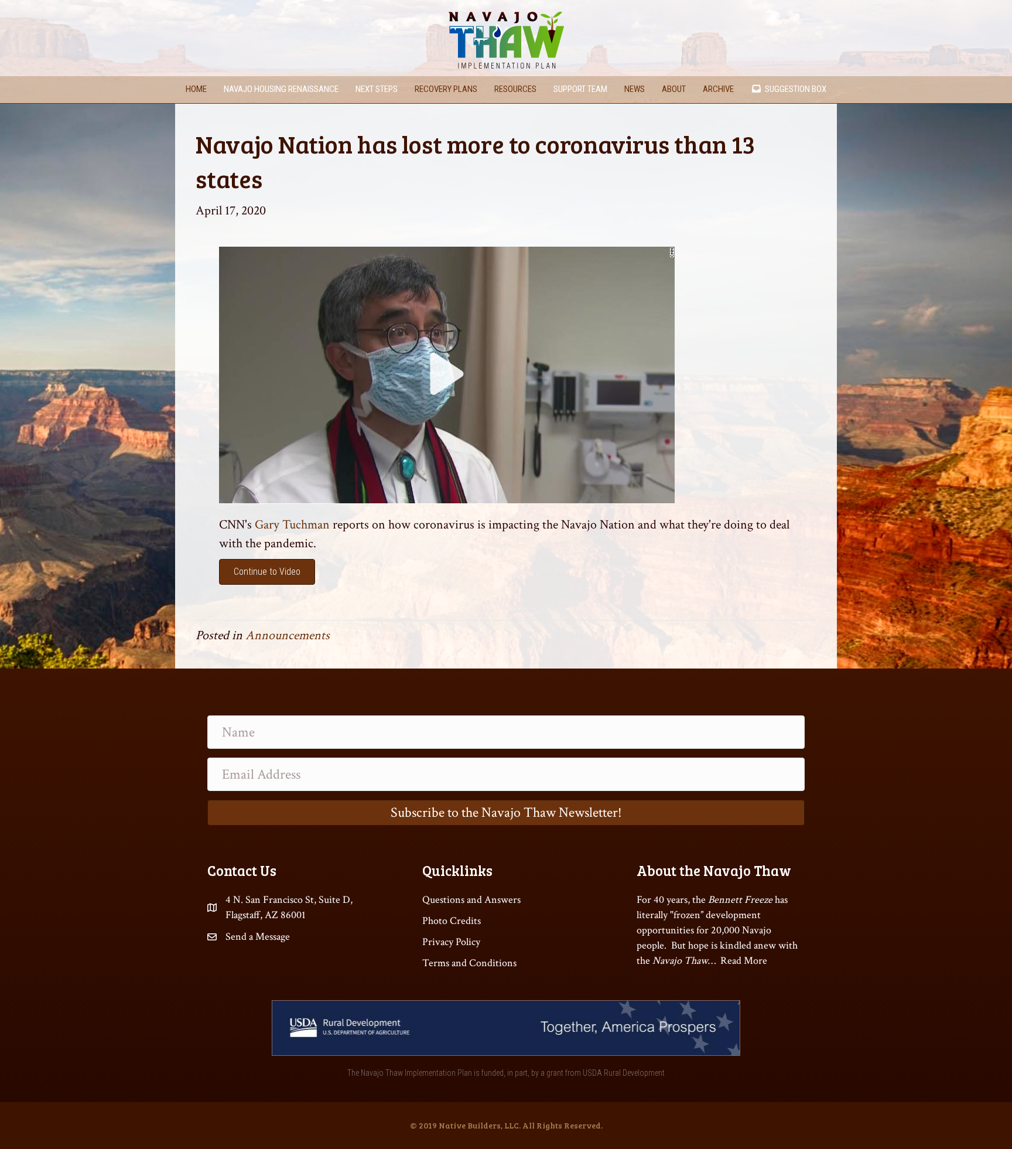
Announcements (287, 635)
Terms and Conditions (469, 963)
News (634, 89)
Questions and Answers (471, 899)
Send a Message (257, 936)
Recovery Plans (446, 89)
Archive (718, 89)
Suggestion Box (793, 89)
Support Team (580, 89)
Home (196, 89)
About (674, 89)
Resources (515, 89)
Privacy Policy (451, 942)
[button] (506, 813)
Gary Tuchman (294, 524)
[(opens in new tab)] (447, 374)
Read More (743, 960)
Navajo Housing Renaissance (281, 89)
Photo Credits (451, 921)
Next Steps (376, 89)
